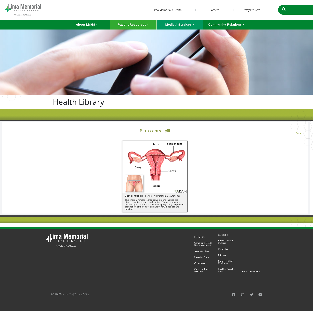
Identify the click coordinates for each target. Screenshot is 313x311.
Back (298, 133)
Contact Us (199, 237)
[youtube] (260, 294)
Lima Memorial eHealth (167, 10)
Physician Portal (201, 257)
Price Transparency (251, 271)
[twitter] (251, 294)
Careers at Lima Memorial (201, 270)
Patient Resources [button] (132, 24)
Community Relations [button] (225, 24)
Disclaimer (223, 235)
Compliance (199, 263)
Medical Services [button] (178, 24)
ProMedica (223, 249)
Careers (214, 10)
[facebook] (233, 294)
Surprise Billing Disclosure (225, 262)
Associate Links (201, 251)
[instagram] (242, 294)
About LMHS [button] (85, 24)
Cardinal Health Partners (225, 241)
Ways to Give (252, 10)
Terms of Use (66, 294)
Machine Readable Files (226, 270)
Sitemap (222, 255)
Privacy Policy (82, 294)
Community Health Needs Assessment (203, 244)
